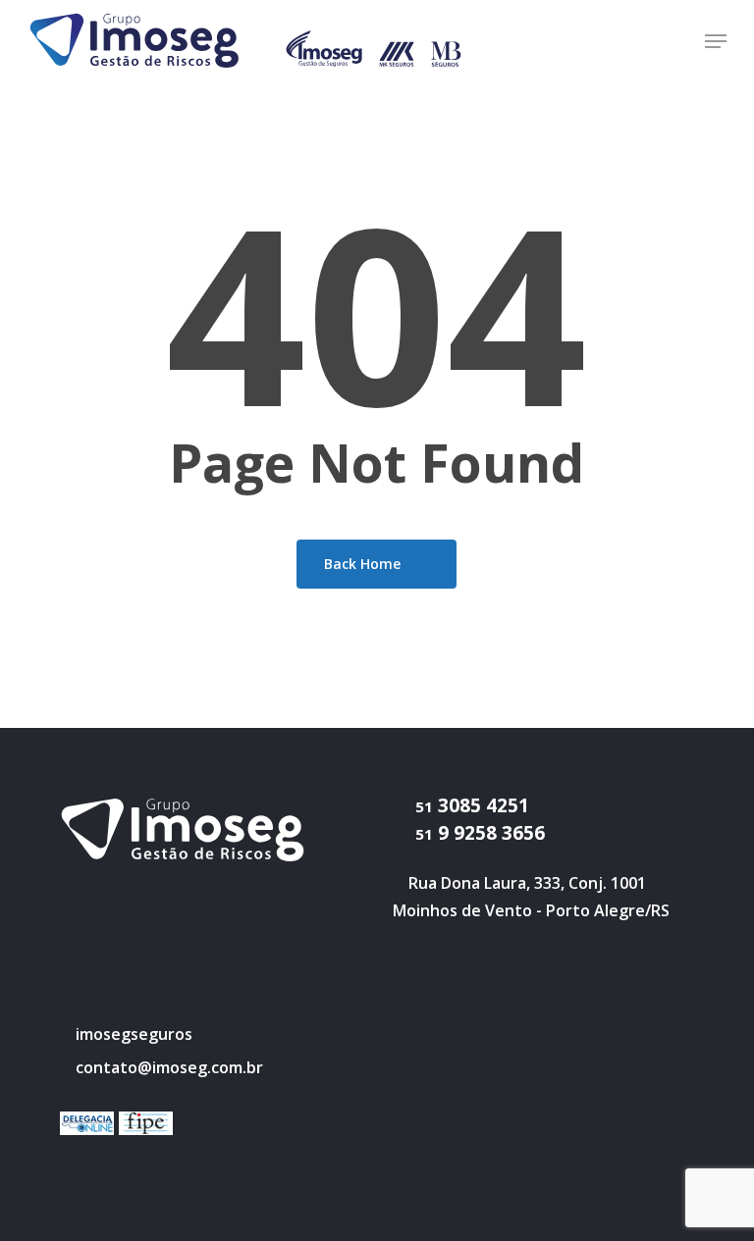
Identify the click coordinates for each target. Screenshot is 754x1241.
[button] (716, 41)
